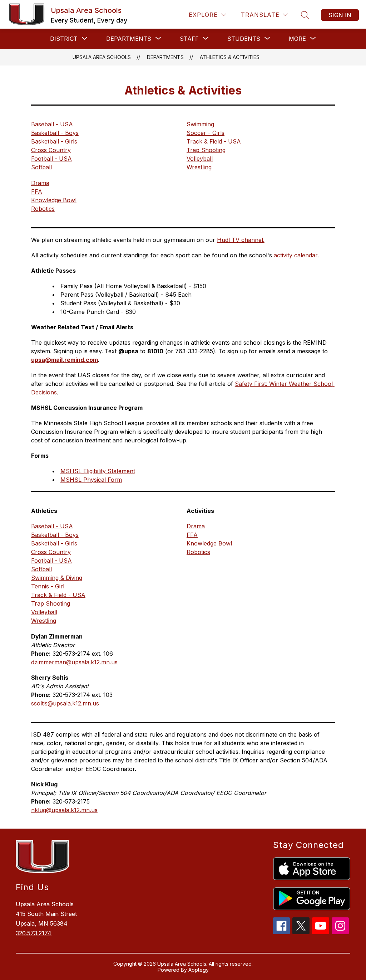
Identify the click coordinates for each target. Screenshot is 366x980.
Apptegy (198, 970)
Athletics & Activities (229, 57)
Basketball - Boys (55, 132)
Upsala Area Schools (102, 57)
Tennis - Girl (47, 586)
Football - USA (51, 158)
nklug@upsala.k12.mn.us (64, 810)
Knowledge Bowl (53, 200)
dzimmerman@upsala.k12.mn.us (74, 662)
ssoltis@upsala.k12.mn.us (65, 703)
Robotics (43, 208)
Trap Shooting (206, 150)
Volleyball (200, 158)
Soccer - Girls (205, 132)
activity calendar (295, 255)
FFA (36, 191)
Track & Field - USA (214, 141)
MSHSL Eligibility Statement (97, 471)
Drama (40, 182)
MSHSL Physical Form (91, 479)
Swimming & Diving (56, 577)
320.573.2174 (33, 933)
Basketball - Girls (54, 141)
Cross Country (51, 150)
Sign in (339, 15)
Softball (41, 167)
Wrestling (199, 167)
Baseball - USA (52, 124)
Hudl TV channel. (240, 239)
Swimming (200, 124)
